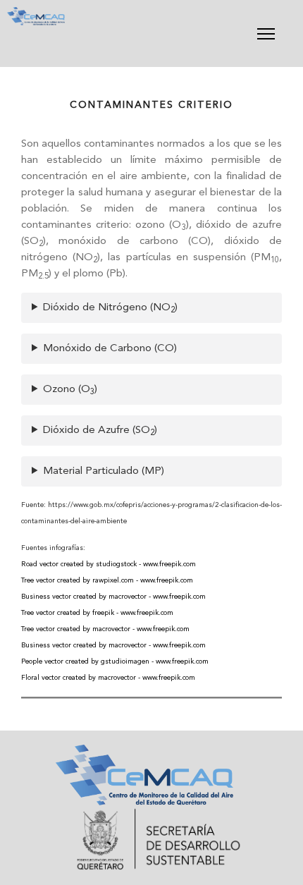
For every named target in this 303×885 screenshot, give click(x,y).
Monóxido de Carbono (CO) (110, 348)
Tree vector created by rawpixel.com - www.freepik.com (107, 580)
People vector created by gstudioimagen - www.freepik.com (115, 661)
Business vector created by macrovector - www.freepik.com (113, 596)
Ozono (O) (70, 390)
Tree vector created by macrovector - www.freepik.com (105, 629)
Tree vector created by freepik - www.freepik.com (97, 612)
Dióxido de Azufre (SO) (100, 431)
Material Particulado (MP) (103, 471)
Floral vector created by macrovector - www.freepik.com (108, 677)
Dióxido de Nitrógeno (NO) (110, 309)
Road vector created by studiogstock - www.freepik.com (108, 564)
